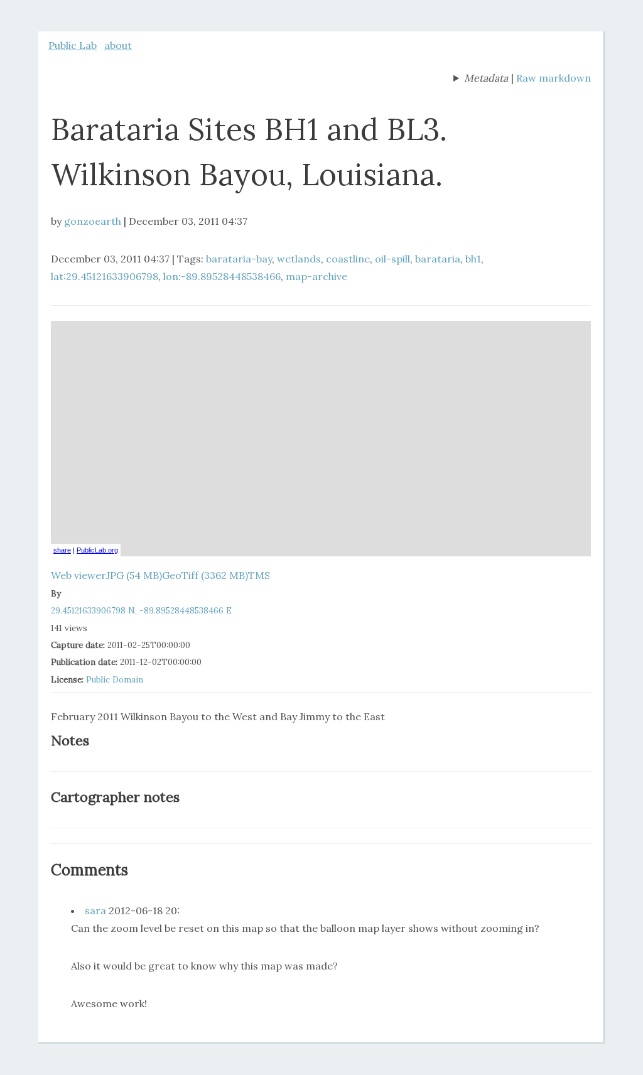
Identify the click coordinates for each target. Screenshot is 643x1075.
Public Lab (72, 45)
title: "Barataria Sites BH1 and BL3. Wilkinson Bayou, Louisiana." (480, 79)
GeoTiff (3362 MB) (205, 575)
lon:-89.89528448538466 (222, 276)
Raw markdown (553, 78)
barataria (437, 258)
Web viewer (78, 575)
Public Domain (114, 679)
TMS (259, 575)
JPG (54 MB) (134, 575)
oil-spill (392, 258)
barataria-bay (239, 258)
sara (95, 910)
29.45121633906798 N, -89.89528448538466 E (141, 610)
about (118, 45)
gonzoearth (92, 221)
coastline (348, 258)
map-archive (316, 276)
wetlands (299, 258)
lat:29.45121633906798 (104, 276)
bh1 (473, 258)
